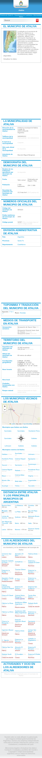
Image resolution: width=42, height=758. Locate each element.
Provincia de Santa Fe (6, 15)
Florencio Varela (33, 529)
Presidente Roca (33, 469)
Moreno (17, 529)
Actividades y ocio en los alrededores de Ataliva (19, 667)
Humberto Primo (34, 431)
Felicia (17, 486)
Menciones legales (12, 748)
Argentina (21, 237)
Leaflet (13, 424)
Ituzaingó (5, 486)
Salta (30, 523)
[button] (4, 406)
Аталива (23, 313)
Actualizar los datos (10, 59)
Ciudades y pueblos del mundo (25, 750)
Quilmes (18, 517)
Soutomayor (32, 464)
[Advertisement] (21, 91)
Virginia (30, 476)
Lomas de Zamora (5, 517)
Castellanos (22, 244)
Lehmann (8, 446)
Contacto (8, 750)
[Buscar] (37, 20)
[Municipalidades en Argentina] (21, 4)
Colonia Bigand (7, 469)
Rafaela (17, 470)
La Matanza (19, 505)
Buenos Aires (6, 505)
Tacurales (31, 486)
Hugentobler (32, 480)
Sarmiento (18, 465)
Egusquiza (31, 459)
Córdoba (31, 505)
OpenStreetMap (27, 424)
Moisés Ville (6, 480)
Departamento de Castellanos (23, 15)
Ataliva (21, 10)
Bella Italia (18, 481)
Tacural (4, 465)
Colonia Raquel (20, 459)
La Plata (18, 512)
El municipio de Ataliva (20, 26)
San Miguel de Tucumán (7, 522)
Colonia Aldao (19, 475)
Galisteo (34, 438)
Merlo (17, 523)
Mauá (4, 476)
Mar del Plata (32, 511)
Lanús (4, 529)
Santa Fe (21, 241)
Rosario (5, 511)
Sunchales (7, 431)
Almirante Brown (33, 516)
